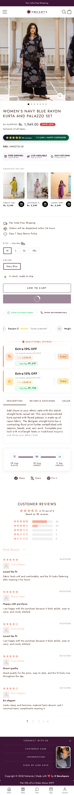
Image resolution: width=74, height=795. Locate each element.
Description (14, 400)
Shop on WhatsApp (22, 313)
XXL (35, 250)
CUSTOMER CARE (36, 749)
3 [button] (39, 721)
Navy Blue (12, 266)
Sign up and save (36, 765)
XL (24, 250)
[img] (10, 559)
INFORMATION (36, 757)
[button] (14, 138)
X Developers (61, 776)
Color (7, 260)
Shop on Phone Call (55, 313)
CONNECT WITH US (36, 740)
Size (11, 243)
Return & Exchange (42, 400)
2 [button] (33, 721)
